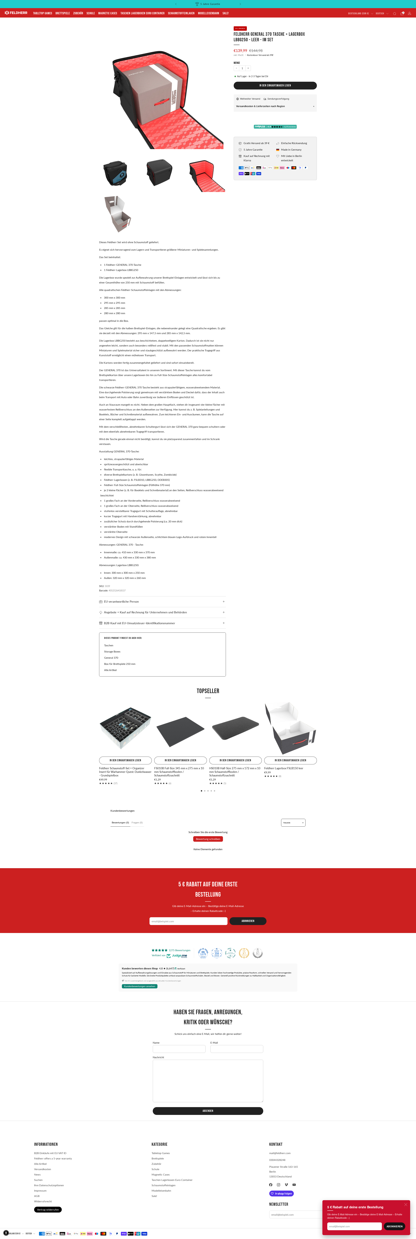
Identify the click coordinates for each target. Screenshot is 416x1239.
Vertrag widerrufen (48, 1209)
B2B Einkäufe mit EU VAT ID (50, 1153)
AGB (36, 1195)
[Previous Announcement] (176, 4)
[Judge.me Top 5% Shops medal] (258, 953)
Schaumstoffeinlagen (181, 13)
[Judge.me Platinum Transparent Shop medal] (230, 953)
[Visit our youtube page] (294, 1185)
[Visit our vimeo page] (286, 1185)
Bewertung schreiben (208, 838)
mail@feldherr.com (280, 1153)
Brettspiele (63, 13)
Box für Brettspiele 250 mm (119, 663)
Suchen (38, 1179)
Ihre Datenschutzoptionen (49, 1185)
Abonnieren (395, 1226)
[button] (6, 1233)
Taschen (108, 645)
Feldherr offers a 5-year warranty (53, 1158)
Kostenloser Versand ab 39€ (260, 55)
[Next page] (317, 729)
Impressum (40, 1190)
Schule (91, 13)
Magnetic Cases (107, 13)
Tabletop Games (42, 13)
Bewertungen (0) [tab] (120, 822)
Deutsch (380, 13)
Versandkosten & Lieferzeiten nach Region (260, 106)
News (37, 1174)
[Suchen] (394, 13)
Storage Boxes (112, 651)
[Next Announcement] (240, 4)
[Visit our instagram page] (278, 1185)
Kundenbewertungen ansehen (139, 986)
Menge (237, 63)
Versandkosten (42, 1169)
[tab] (201, 791)
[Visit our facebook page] (271, 1185)
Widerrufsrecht (43, 1201)
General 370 (111, 657)
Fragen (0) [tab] (137, 822)
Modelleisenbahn (208, 13)
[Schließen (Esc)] (405, 1204)
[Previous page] (99, 729)
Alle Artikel (110, 669)
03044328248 (277, 1159)
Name (156, 1042)
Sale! (226, 13)
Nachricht (158, 1057)
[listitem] (208, 4)
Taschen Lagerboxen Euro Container (143, 13)
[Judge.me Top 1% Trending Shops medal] (244, 953)
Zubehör (78, 13)
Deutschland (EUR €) (358, 13)
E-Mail (214, 1042)
